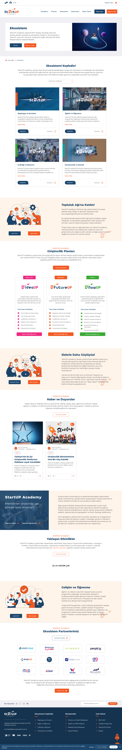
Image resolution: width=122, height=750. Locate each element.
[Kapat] (120, 747)
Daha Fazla (21, 124)
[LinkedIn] (17, 704)
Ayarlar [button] (91, 747)
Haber (17, 453)
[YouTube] (27, 704)
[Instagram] (24, 704)
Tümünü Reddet (102, 747)
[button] (6, 3)
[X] (20, 704)
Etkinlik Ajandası (59, 548)
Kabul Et (113, 747)
